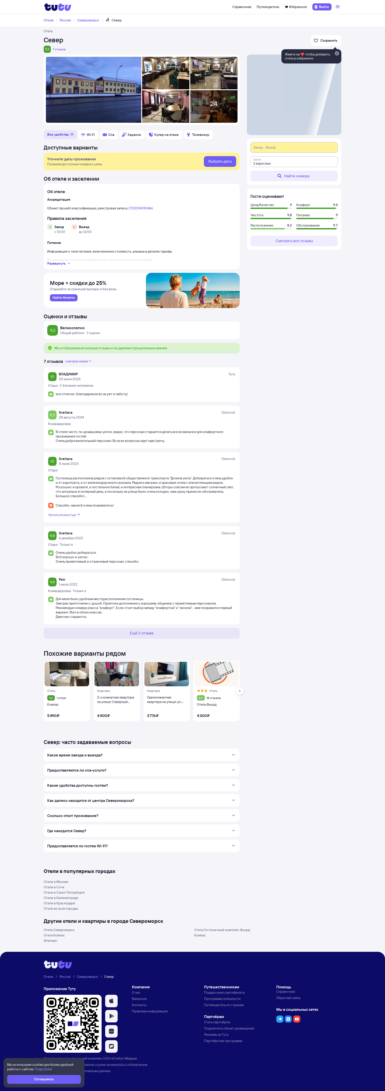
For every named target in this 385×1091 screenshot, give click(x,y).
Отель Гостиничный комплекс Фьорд (222, 930)
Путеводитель (268, 7)
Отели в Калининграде (61, 898)
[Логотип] (58, 7)
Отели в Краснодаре (59, 903)
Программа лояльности (222, 999)
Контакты (139, 1005)
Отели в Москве (56, 882)
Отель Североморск (59, 930)
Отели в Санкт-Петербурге (64, 892)
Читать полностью (62, 515)
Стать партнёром (217, 1022)
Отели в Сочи (54, 887)
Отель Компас (54, 935)
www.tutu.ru (119, 1064)
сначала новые (76, 361)
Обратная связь (288, 998)
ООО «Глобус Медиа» (120, 1058)
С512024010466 (141, 208)
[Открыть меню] (338, 7)
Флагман (50, 940)
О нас (136, 992)
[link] (64, 297)
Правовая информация (150, 1011)
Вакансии (139, 999)
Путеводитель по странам (224, 1005)
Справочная (241, 7)
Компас (200, 935)
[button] (111, 1001)
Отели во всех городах (61, 908)
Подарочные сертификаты (224, 992)
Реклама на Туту (216, 1034)
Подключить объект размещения (229, 1028)
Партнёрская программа (223, 1041)
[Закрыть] (336, 53)
